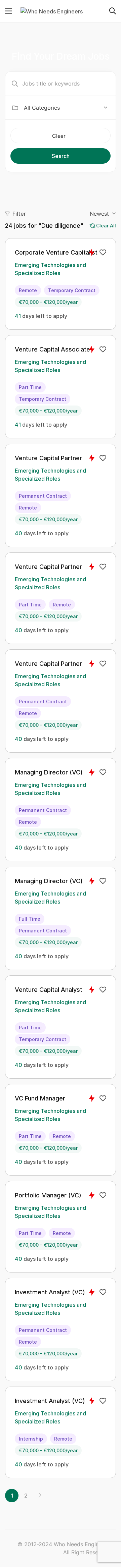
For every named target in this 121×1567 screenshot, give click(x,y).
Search (61, 156)
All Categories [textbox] (42, 107)
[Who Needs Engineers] (52, 10)
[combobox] (66, 107)
